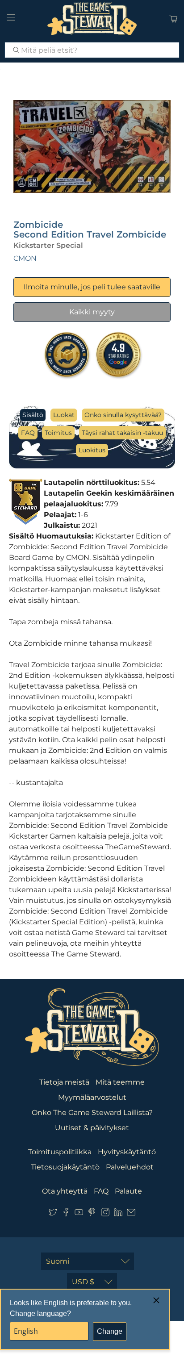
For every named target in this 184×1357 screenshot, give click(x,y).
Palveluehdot (130, 1167)
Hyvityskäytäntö (127, 1152)
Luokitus (92, 450)
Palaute (128, 1191)
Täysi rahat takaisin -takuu (122, 433)
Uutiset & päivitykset (92, 1127)
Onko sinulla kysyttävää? (123, 415)
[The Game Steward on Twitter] (53, 1214)
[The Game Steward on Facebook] (66, 1214)
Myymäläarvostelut (92, 1097)
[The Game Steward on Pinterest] (92, 1214)
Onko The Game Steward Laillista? (92, 1112)
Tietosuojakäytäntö (65, 1167)
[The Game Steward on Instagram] (105, 1214)
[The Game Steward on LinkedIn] (118, 1214)
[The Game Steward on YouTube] (79, 1214)
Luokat (64, 415)
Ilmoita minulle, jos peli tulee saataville (92, 287)
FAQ (28, 433)
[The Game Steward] (92, 18)
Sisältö (32, 415)
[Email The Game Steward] (131, 1214)
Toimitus (58, 433)
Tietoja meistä (64, 1082)
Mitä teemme (120, 1082)
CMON (25, 258)
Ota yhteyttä (65, 1191)
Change (109, 1331)
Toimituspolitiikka (60, 1152)
